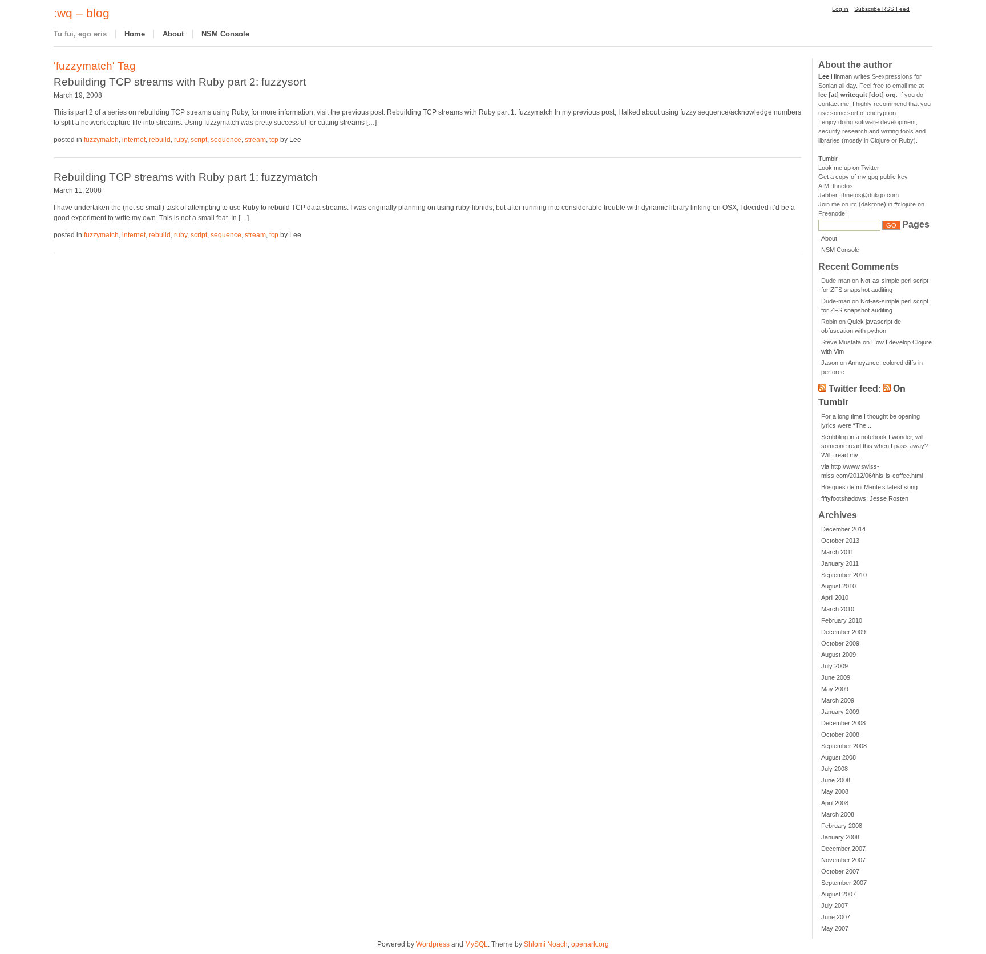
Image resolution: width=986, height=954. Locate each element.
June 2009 (835, 677)
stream (255, 140)
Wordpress (433, 944)
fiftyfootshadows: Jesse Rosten (864, 498)
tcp (273, 140)
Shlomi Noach (546, 944)
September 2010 (844, 574)
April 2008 (834, 802)
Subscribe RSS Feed (882, 9)
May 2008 (834, 791)
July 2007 (834, 905)
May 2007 (834, 928)
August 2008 (838, 757)
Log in (840, 9)
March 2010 (837, 609)
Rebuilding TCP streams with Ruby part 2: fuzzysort (180, 82)
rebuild (160, 140)
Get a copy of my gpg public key (863, 176)
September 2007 (844, 882)
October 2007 (840, 871)
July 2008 (834, 768)
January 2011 (840, 563)
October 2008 (840, 734)
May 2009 (834, 688)
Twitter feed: (855, 388)
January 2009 (840, 711)
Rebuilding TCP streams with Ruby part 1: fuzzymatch (186, 177)
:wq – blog (82, 13)
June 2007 (835, 917)
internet (134, 140)
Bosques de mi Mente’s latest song (869, 487)
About (173, 34)
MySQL (476, 944)
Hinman (835, 76)
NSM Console (225, 34)
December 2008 (843, 723)
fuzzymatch (101, 140)
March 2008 (837, 814)
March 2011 (837, 552)
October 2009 (840, 643)
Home (134, 34)
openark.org (590, 944)
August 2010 (838, 586)
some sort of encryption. (864, 112)
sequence (226, 140)
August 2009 (838, 654)
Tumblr (828, 158)
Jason (829, 362)
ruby (180, 140)
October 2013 (840, 540)
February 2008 (841, 825)
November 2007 (843, 859)
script (199, 140)
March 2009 (837, 700)
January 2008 (840, 837)
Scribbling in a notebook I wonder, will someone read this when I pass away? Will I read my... (874, 445)
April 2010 (834, 597)
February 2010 (841, 620)
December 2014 (843, 529)
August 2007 (838, 894)
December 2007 (843, 848)
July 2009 (834, 666)
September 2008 (844, 745)
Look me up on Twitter (848, 167)
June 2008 (835, 780)
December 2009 (843, 631)
